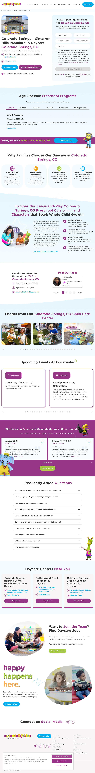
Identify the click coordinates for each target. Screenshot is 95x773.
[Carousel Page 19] (62, 349)
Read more (34, 456)
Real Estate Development (81, 738)
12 (74, 292)
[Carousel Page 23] (71, 349)
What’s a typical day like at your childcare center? (34, 516)
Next (80, 292)
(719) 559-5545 (13, 595)
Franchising (77, 735)
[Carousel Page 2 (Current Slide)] (46, 462)
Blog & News (61, 4)
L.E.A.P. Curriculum (33, 4)
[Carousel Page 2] (23, 349)
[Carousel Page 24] (74, 349)
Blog (74, 741)
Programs (43, 4)
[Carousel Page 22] (69, 349)
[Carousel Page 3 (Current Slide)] (25, 349)
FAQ (69, 4)
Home (3, 10)
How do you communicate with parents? (30, 535)
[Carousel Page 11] (44, 349)
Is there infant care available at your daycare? (32, 528)
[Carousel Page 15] (53, 349)
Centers (53, 4)
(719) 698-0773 (10, 61)
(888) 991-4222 (76, 595)
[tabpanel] (47, 120)
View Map (10, 57)
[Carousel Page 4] (27, 349)
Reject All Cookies (62, 761)
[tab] (11, 108)
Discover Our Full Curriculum (44, 251)
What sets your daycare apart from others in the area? (35, 509)
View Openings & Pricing (30, 67)
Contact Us (77, 750)
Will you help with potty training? (27, 541)
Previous (56, 292)
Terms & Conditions (75, 62)
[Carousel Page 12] (46, 349)
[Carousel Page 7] (34, 349)
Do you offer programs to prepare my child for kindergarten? (38, 522)
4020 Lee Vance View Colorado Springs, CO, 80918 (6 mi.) (47, 589)
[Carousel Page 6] (32, 349)
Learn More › (11, 128)
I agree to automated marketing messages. (73, 50)
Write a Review (47, 468)
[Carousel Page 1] (20, 349)
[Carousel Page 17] (58, 349)
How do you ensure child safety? (27, 547)
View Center (16, 601)
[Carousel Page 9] (39, 349)
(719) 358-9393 (44, 594)
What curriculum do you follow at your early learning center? (38, 490)
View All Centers (58, 750)
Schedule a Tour (10, 67)
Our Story (56, 735)
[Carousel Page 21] (67, 349)
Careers (76, 4)
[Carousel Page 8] (37, 349)
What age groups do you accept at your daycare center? (36, 497)
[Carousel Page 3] (48, 462)
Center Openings (57, 651)
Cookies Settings (61, 765)
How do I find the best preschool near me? (31, 503)
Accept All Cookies (61, 756)
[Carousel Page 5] (30, 349)
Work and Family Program (61, 738)
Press (75, 747)
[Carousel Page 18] (60, 349)
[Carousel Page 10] (41, 349)
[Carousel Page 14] (51, 349)
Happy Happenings (59, 744)
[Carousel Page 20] (64, 349)
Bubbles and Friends (79, 753)
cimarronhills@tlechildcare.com (27, 292)
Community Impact (79, 744)
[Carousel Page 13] (48, 349)
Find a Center (88, 4)
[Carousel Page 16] (55, 349)
